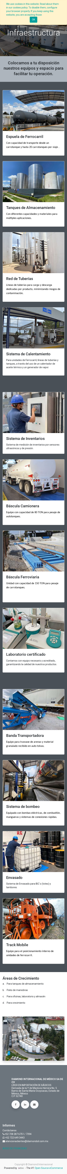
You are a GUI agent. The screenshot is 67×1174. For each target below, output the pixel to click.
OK (33, 19)
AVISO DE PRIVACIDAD (15, 1148)
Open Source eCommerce (49, 1168)
